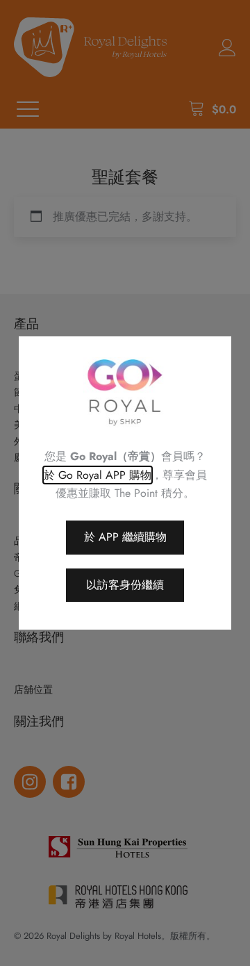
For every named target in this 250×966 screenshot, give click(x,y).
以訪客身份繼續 (125, 585)
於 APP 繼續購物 (125, 537)
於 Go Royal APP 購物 (97, 475)
